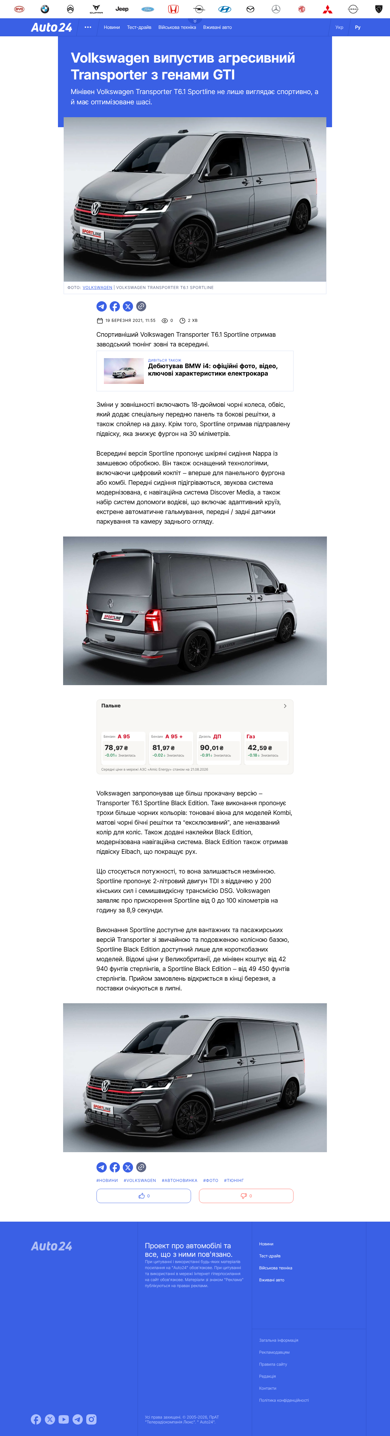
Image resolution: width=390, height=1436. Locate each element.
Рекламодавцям (274, 1352)
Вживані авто (217, 27)
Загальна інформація (278, 1340)
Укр (339, 27)
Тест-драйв (139, 27)
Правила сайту (273, 1364)
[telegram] (102, 306)
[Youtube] (64, 1419)
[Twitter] (50, 1419)
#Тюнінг (234, 1180)
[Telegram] (78, 1419)
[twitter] (128, 306)
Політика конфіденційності (284, 1400)
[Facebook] (36, 1419)
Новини (112, 27)
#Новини (107, 1180)
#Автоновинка (180, 1180)
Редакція (267, 1376)
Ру (358, 27)
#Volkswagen (140, 1180)
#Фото (210, 1180)
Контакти (267, 1388)
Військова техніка (177, 27)
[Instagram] (91, 1419)
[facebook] (115, 306)
